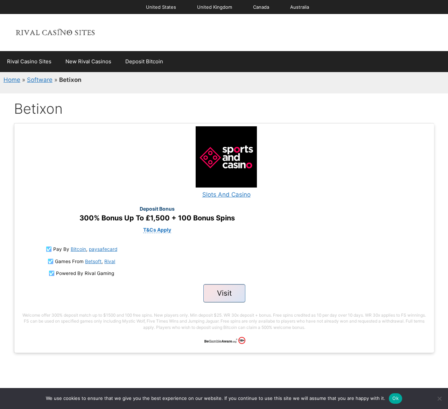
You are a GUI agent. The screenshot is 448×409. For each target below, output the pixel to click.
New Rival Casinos (88, 61)
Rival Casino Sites (29, 61)
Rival (109, 261)
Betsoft (93, 261)
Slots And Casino (226, 194)
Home (12, 79)
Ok (395, 398)
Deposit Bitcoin (144, 61)
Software (39, 79)
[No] (439, 398)
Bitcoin (78, 249)
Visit (224, 293)
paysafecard (103, 249)
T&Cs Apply (157, 230)
